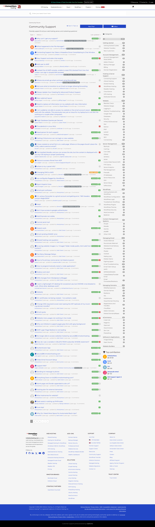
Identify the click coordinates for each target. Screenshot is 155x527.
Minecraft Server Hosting (75, 484)
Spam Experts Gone (43, 184)
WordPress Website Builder (76, 451)
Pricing (50, 469)
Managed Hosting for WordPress (57, 443)
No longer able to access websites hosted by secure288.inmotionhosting (62, 336)
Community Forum (34, 22)
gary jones (38, 40)
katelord (59, 168)
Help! (38, 204)
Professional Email (73, 446)
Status (39, 34)
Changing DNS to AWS (45, 172)
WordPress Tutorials (95, 457)
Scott (109, 361)
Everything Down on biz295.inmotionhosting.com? (55, 378)
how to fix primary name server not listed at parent (55, 260)
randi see (37, 128)
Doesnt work (41, 228)
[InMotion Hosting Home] (9, 7)
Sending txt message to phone (47, 372)
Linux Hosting (72, 478)
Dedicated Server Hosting (55, 451)
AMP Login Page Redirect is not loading (51, 330)
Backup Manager (73, 440)
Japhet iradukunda (40, 156)
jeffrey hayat (38, 100)
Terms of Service (85, 507)
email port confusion (44, 190)
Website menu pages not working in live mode (53, 318)
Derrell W (63, 48)
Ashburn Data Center (116, 446)
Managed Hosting (94, 463)
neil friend (38, 94)
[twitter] (36, 453)
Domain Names (72, 437)
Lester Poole (38, 122)
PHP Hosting (72, 486)
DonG (36, 200)
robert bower (38, 380)
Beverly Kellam (39, 66)
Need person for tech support (47, 132)
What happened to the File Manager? (50, 46)
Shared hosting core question (47, 240)
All (113, 39)
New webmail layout (44, 98)
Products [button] (88, 7)
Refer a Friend (114, 466)
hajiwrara (63, 116)
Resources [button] (135, 2)
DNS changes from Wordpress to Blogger (51, 278)
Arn (108, 366)
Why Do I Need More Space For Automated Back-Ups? (56, 413)
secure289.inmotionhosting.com (48, 354)
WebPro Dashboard (74, 454)
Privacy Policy (95, 507)
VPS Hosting (51, 449)
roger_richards (39, 368)
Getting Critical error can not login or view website (54, 138)
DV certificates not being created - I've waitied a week (56, 298)
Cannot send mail (43, 222)
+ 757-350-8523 (95, 440)
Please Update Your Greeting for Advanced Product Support (58, 92)
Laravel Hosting (72, 475)
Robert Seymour (39, 344)
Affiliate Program (115, 460)
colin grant (38, 356)
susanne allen (57, 262)
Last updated (95, 34)
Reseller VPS (51, 466)
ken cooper (38, 162)
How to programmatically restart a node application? (55, 266)
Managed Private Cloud (54, 460)
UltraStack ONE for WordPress (56, 446)
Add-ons (70, 433)
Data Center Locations (116, 440)
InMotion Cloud (52, 481)
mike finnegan (39, 186)
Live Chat (91, 437)
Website (39, 292)
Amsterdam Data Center (117, 448)
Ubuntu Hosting (73, 492)
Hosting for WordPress (54, 440)
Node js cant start (43, 272)
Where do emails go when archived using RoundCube (56, 80)
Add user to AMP (42, 64)
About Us (112, 437)
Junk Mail (40, 407)
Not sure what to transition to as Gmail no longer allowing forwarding (61, 86)
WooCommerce (72, 495)
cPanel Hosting (72, 463)
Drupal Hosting (72, 466)
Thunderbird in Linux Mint (46, 126)
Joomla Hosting (72, 472)
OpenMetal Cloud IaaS (54, 490)
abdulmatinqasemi (62, 134)
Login (151, 2)
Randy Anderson (39, 403)
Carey (36, 262)
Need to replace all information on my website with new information (61, 104)
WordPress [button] (78, 7)
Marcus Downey (39, 60)
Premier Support (94, 446)
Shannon (37, 82)
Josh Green (60, 140)
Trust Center (113, 478)
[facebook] (27, 453)
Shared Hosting (52, 437)
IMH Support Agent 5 (114, 377)
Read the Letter (89, 2)
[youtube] (40, 453)
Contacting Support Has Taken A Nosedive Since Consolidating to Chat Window (65, 52)
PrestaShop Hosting (74, 489)
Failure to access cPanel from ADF (49, 160)
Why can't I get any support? (47, 38)
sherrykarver (38, 134)
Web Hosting (51, 433)
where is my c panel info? (45, 166)
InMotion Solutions (94, 460)
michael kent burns (40, 288)
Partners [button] (100, 7)
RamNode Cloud (52, 478)
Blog (111, 457)
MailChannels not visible (45, 216)
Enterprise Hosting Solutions (56, 457)
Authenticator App (43, 348)
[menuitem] (134, 2)
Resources (92, 451)
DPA (101, 507)
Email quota (41, 312)
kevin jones (60, 362)
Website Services (73, 449)
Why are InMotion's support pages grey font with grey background (60, 324)
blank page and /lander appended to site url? (53, 383)
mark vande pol (39, 48)
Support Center (93, 448)
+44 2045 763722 (95, 443)
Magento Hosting (73, 481)
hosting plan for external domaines (49, 389)
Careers (112, 454)
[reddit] (43, 453)
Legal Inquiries (122, 507)
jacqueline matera (40, 116)
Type (32, 34)
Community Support (42, 26)
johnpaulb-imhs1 (113, 371)
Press (111, 451)
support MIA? (41, 366)
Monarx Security (73, 443)
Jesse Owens (60, 180)
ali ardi (37, 148)
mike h (37, 74)
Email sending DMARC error (46, 234)
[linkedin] (33, 453)
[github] (29, 453)
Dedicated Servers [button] (56, 7)
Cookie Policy (70, 517)
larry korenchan (39, 230)
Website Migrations (94, 466)
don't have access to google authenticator (51, 210)
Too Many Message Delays (46, 254)
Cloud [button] (68, 7)
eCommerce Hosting (74, 469)
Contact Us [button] (144, 2)
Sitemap (112, 469)
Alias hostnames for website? (47, 395)
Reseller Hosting (52, 463)
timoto (37, 54)
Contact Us (92, 469)
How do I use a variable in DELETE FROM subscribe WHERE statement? (62, 342)
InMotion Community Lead (66, 368)
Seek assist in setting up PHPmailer (49, 401)
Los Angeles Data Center (117, 443)
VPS (44, 7)
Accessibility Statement (110, 507)
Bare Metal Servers (53, 454)
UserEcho (90, 523)
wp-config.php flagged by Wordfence (50, 178)
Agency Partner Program (117, 463)
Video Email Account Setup (46, 360)
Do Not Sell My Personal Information (95, 509)
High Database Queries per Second (49, 120)
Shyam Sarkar (39, 106)
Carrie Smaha (60, 40)
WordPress (71, 498)
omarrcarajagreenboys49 (63, 162)
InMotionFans (112, 356)
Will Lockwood (39, 174)
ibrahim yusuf (57, 200)
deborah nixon (39, 88)
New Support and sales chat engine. (49, 58)
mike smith (38, 415)
